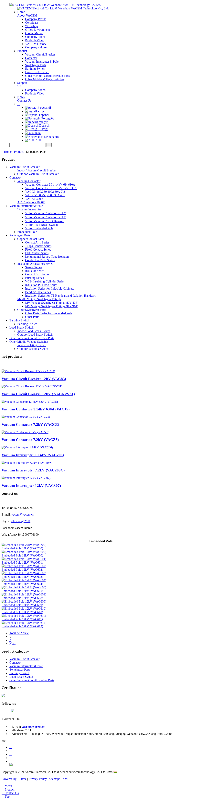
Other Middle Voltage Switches (44, 79)
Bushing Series (34, 278)
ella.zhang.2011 (20, 521)
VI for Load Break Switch (41, 224)
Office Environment (37, 29)
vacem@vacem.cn (22, 514)
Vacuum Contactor (28, 181)
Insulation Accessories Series (35, 263)
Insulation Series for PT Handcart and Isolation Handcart (60, 295)
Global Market (34, 33)
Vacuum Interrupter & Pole (41, 61)
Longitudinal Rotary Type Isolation (47, 256)
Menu (7, 786)
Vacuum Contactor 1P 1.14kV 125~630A (51, 188)
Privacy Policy (38, 779)
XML (65, 779)
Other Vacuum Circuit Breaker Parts (47, 75)
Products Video (34, 40)
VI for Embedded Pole (39, 228)
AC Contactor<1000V (31, 202)
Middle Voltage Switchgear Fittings (39, 299)
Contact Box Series (37, 274)
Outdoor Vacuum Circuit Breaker (37, 174)
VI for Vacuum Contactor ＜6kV (45, 213)
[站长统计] (112, 772)
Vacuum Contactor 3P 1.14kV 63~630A (50, 184)
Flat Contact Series (36, 253)
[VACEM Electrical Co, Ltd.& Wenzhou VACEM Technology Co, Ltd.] (55, 4)
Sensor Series (33, 267)
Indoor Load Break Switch (33, 331)
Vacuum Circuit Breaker (40, 54)
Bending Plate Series (38, 292)
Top (6, 796)
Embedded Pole (27, 231)
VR (19, 86)
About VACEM (27, 15)
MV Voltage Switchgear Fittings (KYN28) (51, 302)
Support (22, 82)
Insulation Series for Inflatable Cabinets (49, 288)
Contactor (31, 58)
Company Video (35, 36)
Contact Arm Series (37, 242)
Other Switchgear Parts (31, 309)
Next (12, 643)
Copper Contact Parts (30, 239)
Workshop (31, 26)
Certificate (31, 22)
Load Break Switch (37, 72)
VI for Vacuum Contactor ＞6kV (45, 217)
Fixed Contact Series (38, 249)
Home (21, 12)
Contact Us (24, 100)
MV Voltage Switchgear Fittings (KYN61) (51, 306)
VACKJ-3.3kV (34, 198)
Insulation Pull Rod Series (41, 285)
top (3, 740)
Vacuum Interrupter (29, 209)
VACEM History (35, 43)
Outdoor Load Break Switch (35, 334)
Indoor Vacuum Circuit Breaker (36, 170)
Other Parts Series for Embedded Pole (48, 313)
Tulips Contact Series (38, 246)
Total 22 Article (19, 633)
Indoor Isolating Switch (31, 345)
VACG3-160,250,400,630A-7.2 (45, 191)
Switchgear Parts (35, 65)
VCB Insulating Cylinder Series (45, 281)
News (21, 97)
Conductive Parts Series (40, 260)
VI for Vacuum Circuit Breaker (44, 221)
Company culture (36, 47)
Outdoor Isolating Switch (32, 348)
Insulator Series (34, 270)
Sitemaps (54, 779)
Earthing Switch (35, 68)
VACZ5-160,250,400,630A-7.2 (45, 195)
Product (22, 51)
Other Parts (32, 317)
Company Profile (35, 19)
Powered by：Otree (14, 779)
